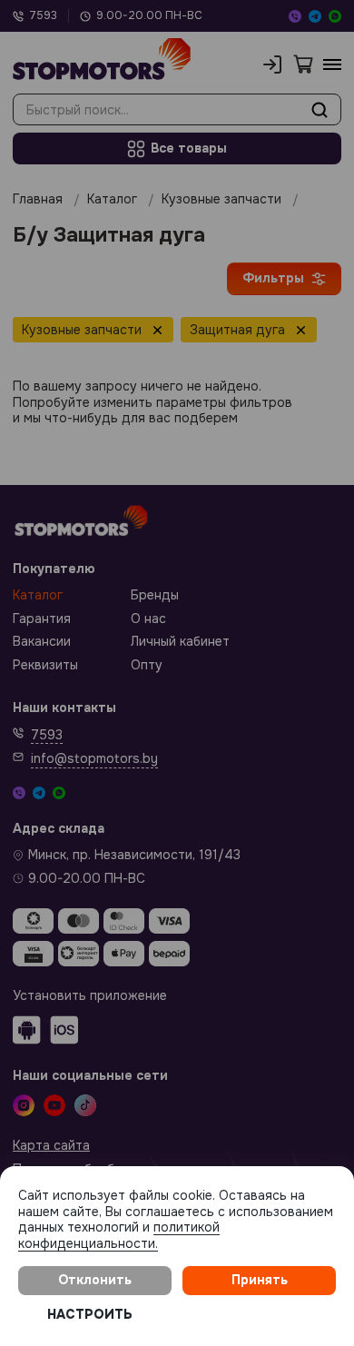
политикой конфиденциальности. (119, 1235)
